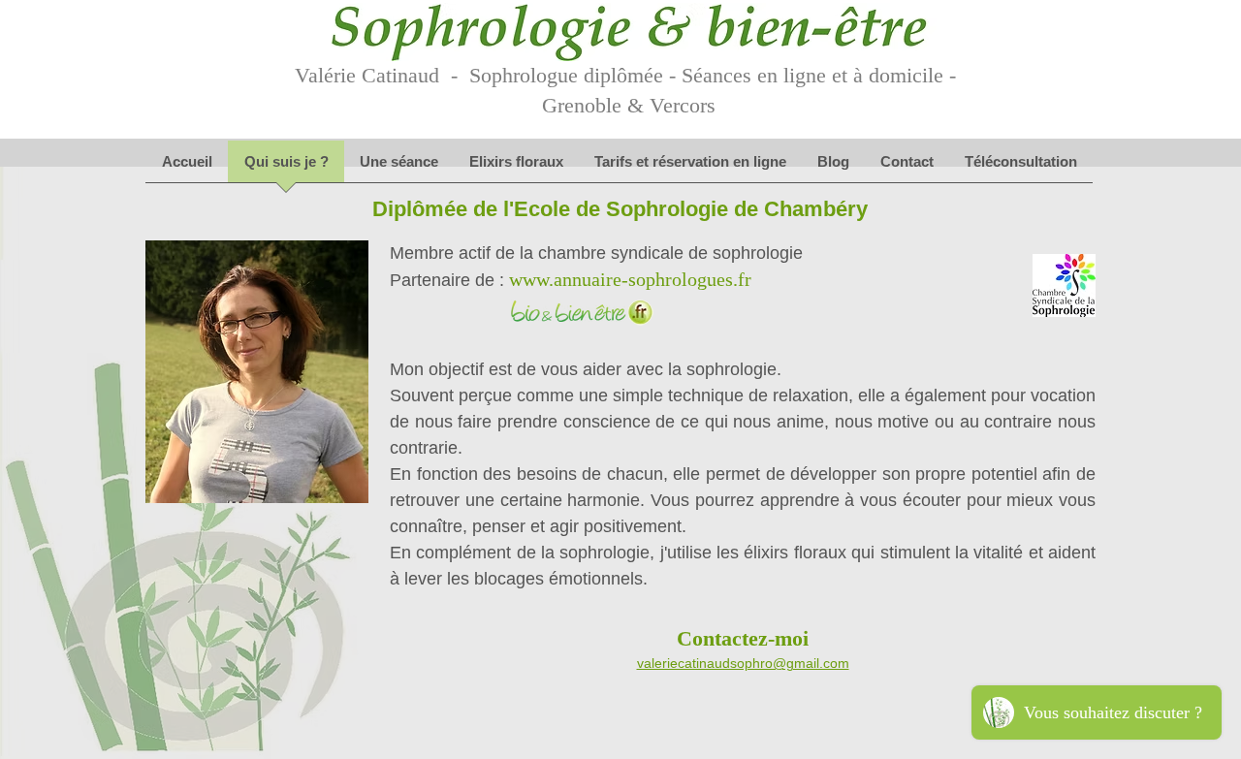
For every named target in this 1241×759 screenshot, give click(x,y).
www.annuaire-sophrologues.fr (630, 279)
